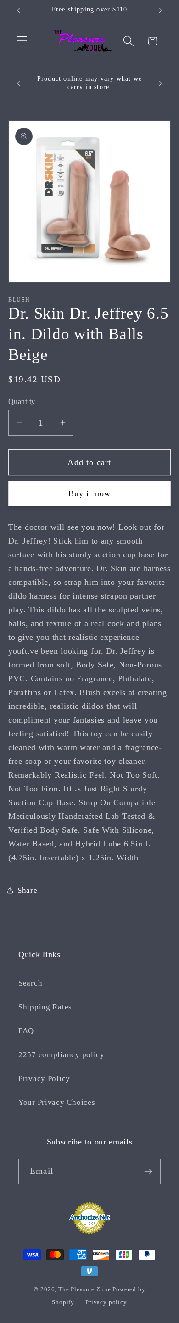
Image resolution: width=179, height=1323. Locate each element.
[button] (22, 41)
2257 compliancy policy (61, 1054)
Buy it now (89, 493)
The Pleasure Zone (84, 1289)
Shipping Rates (45, 1007)
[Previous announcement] (18, 10)
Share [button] (27, 890)
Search (30, 983)
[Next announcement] (161, 10)
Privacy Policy (44, 1078)
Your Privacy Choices (56, 1102)
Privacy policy (106, 1302)
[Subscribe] (148, 1171)
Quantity (21, 401)
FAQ (26, 1030)
